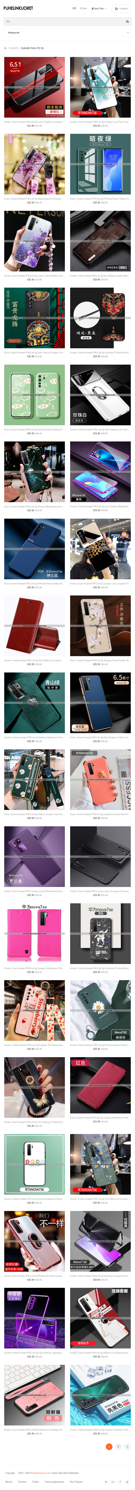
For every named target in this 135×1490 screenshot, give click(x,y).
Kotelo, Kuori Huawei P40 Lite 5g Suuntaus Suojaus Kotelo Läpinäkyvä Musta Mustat (100, 1276)
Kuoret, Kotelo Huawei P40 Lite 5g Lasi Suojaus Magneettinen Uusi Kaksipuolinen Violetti (100, 506)
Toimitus (22, 1482)
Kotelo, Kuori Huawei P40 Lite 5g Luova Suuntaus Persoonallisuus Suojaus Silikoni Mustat (100, 891)
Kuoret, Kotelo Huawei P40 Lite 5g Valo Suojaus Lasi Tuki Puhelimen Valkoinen (100, 429)
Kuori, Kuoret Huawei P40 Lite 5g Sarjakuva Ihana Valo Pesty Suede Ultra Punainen (100, 814)
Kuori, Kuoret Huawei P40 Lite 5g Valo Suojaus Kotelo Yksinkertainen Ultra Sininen (100, 737)
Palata (35, 1482)
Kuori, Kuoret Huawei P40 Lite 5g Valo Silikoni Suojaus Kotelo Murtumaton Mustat (34, 352)
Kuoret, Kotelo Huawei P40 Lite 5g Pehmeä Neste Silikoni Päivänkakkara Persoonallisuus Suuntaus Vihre (100, 1045)
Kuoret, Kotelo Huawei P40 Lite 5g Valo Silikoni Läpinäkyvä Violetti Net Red (34, 1353)
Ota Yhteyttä (76, 1482)
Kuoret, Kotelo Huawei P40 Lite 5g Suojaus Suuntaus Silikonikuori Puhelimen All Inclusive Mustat (100, 1430)
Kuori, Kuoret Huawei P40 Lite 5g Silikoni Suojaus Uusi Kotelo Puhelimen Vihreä (34, 814)
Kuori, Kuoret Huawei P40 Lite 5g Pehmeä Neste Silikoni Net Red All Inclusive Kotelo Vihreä (100, 199)
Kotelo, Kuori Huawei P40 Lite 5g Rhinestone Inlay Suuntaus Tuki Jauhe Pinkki (34, 1276)
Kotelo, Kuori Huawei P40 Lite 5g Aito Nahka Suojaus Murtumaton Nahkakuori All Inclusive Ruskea (100, 276)
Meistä (8, 1482)
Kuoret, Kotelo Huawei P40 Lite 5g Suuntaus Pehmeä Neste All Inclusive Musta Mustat (100, 352)
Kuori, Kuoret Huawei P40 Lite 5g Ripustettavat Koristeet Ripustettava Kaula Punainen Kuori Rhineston (34, 199)
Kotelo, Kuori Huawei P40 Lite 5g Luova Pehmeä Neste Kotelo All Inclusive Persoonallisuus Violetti (34, 891)
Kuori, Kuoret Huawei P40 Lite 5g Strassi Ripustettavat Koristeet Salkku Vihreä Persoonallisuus (34, 506)
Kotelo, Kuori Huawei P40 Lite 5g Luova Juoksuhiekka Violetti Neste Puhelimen (34, 276)
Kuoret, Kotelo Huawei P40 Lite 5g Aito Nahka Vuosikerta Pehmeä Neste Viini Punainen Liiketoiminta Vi (34, 660)
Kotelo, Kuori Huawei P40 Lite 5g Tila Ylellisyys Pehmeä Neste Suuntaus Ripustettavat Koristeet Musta (34, 1122)
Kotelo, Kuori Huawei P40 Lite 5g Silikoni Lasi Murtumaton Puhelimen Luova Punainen (100, 1353)
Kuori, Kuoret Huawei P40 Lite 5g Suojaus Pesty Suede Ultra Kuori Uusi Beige (100, 660)
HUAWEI (14, 48)
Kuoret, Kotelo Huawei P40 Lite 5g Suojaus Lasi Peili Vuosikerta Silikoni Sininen (100, 122)
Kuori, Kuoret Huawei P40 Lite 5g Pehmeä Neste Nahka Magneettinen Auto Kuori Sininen (34, 583)
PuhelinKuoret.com (40, 1473)
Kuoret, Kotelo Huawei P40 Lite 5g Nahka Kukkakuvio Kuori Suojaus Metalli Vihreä (34, 737)
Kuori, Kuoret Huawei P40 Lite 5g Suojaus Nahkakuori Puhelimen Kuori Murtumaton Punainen (100, 1118)
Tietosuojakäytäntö (54, 1482)
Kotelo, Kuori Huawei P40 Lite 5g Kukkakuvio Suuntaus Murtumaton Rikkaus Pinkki (34, 1430)
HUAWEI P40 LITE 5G (32, 48)
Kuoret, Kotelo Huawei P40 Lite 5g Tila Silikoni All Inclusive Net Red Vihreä (100, 1199)
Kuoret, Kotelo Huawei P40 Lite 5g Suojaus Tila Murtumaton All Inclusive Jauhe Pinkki (34, 1045)
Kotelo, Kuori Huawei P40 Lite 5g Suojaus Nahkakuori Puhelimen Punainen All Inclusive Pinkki (34, 968)
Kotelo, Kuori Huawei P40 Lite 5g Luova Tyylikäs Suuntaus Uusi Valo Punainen (34, 122)
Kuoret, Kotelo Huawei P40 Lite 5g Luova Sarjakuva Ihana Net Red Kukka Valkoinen (34, 1199)
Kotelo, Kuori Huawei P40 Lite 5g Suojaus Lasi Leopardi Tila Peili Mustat (100, 583)
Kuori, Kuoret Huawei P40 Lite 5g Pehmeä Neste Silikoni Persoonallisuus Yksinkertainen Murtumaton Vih (34, 429)
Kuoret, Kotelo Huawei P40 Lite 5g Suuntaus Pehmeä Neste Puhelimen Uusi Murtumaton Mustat (100, 968)
